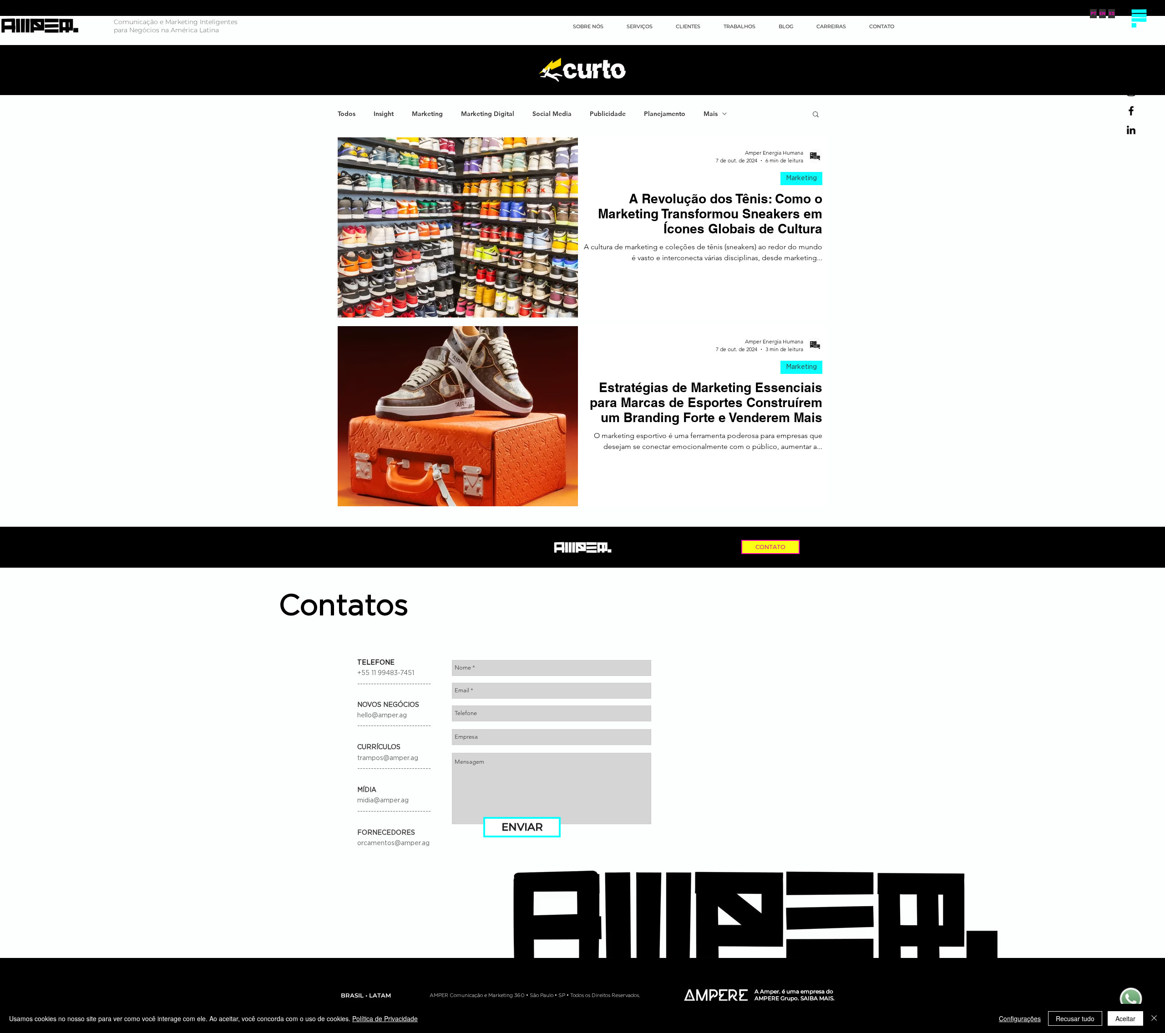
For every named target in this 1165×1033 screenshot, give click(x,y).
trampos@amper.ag (387, 758)
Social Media (552, 114)
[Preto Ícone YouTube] (1131, 72)
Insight (384, 114)
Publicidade (608, 114)
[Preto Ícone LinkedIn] (1131, 130)
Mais (711, 114)
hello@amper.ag (382, 715)
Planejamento (664, 114)
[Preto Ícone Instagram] (1131, 92)
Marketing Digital (487, 114)
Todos (346, 114)
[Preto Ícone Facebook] (1131, 111)
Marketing (427, 114)
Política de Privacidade (385, 1018)
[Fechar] (1154, 1018)
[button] (1138, 18)
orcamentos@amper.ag (393, 843)
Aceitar (1125, 1018)
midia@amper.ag (383, 800)
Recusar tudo (1075, 1018)
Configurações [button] (1020, 1018)
